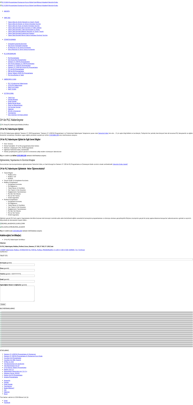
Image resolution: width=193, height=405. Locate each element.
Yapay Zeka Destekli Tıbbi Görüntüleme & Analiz (24, 30)
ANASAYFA (7, 11)
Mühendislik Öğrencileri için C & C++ (15, 371)
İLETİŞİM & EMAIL (9, 93)
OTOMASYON (24, 250)
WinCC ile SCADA (13, 87)
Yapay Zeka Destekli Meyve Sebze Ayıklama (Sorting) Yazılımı (28, 35)
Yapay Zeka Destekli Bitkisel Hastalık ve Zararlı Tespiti (26, 31)
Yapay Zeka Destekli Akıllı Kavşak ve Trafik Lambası (25, 28)
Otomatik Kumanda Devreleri (17, 44)
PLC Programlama (13, 58)
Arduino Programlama (11, 377)
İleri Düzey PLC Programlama (17, 60)
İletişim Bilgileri (13, 99)
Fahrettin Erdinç (103, 133)
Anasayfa (7, 380)
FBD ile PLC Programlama (16, 71)
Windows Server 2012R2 (12, 373)
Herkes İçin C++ (9, 369)
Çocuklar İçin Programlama (12, 358)
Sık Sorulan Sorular (14, 107)
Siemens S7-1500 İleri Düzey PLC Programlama (23, 67)
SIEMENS (71, 250)
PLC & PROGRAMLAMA (10, 54)
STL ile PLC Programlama (16, 69)
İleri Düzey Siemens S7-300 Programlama (21, 64)
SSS (5, 390)
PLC (30, 250)
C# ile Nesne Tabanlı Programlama (15, 367)
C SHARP (2, 250)
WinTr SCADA (12, 89)
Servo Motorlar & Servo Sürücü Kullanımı (21, 49)
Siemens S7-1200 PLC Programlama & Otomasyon (20, 354)
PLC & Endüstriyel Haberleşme (18, 83)
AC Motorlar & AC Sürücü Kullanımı (19, 47)
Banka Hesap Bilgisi (14, 103)
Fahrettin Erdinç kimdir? (120, 164)
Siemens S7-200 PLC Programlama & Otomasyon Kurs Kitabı (23, 356)
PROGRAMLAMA (48, 250)
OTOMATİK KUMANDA (10, 39)
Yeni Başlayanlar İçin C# (11, 366)
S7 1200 (56, 250)
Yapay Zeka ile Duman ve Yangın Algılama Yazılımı (24, 24)
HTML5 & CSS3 (9, 362)
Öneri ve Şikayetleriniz (15, 105)
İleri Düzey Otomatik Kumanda (18, 46)
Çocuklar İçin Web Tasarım (12, 360)
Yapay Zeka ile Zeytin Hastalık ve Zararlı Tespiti (23, 22)
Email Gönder (12, 101)
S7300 (66, 250)
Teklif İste (11, 98)
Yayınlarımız (12, 113)
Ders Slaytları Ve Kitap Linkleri (18, 115)
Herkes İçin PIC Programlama (13, 375)
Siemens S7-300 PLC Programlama (19, 62)
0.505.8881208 (54, 135)
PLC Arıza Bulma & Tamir (16, 75)
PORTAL (33, 250)
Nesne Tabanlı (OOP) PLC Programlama (20, 73)
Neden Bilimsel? (9, 388)
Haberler (11, 109)
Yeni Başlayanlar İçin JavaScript (14, 364)
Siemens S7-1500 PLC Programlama (19, 65)
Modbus (16, 250)
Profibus (39, 250)
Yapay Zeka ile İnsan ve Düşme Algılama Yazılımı (24, 26)
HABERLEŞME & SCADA (10, 79)
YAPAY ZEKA (7, 18)
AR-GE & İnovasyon (14, 111)
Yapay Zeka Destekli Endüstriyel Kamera (21, 33)
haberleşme (9, 250)
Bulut (6, 394)
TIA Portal (81, 250)
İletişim (6, 382)
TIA (76, 250)
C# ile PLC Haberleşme (15, 85)
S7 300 (61, 250)
